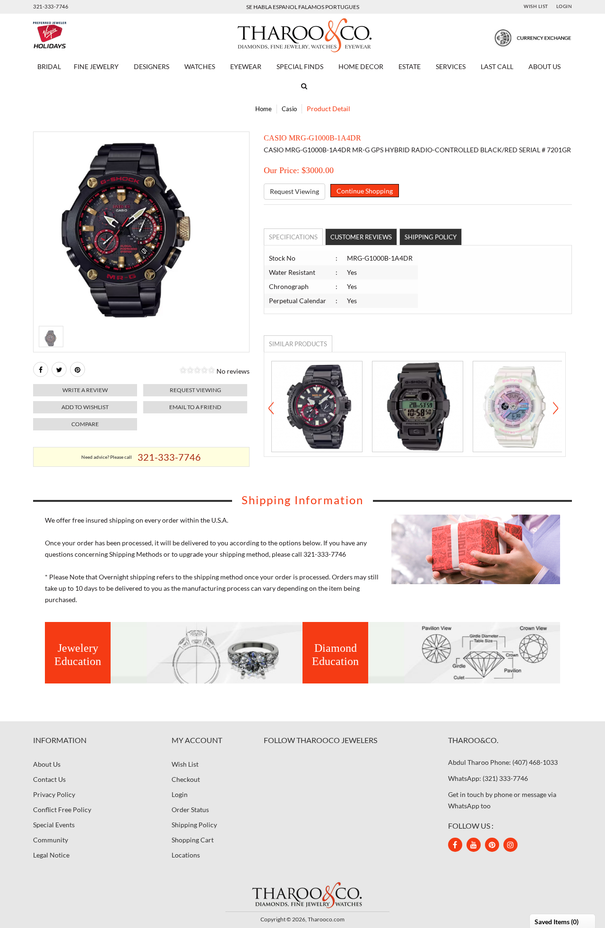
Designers (151, 66)
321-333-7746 (50, 6)
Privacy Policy (54, 794)
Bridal (49, 66)
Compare (85, 424)
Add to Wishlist (85, 407)
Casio (289, 109)
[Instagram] (510, 845)
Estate (409, 66)
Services (451, 66)
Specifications (293, 237)
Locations (186, 855)
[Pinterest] (492, 845)
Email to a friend (195, 407)
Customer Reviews (361, 237)
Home (263, 109)
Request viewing (195, 390)
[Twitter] (59, 369)
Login (564, 6)
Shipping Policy (431, 237)
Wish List (536, 6)
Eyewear (245, 66)
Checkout (186, 779)
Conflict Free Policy (62, 809)
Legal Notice (51, 855)
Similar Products (298, 344)
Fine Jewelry (96, 66)
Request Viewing (294, 191)
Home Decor (360, 66)
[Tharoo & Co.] (302, 34)
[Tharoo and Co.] (302, 895)
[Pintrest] (77, 369)
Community (50, 840)
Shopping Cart (193, 840)
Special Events (54, 825)
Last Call (497, 66)
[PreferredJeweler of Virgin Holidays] (72, 35)
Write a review (85, 390)
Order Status (190, 809)
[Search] (302, 86)
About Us (544, 66)
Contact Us (49, 779)
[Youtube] (474, 845)
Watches (199, 66)
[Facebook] (40, 369)
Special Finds (300, 66)
